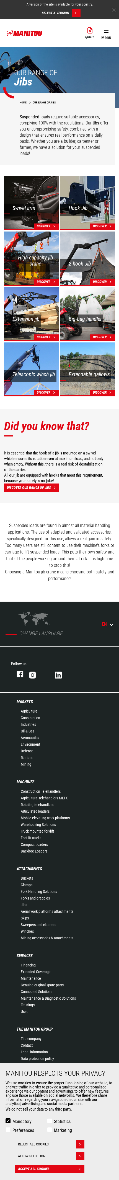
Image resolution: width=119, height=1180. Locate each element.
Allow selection (31, 1156)
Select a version (55, 13)
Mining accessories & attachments (47, 938)
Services (25, 955)
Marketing (63, 1130)
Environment (30, 744)
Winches (27, 931)
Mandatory (22, 1121)
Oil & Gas (27, 731)
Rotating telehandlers (37, 804)
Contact (27, 1045)
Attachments (29, 868)
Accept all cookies (34, 1169)
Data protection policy (37, 1058)
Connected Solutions (36, 991)
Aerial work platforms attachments (47, 911)
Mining (26, 764)
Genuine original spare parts (42, 985)
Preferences (23, 1130)
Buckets (27, 878)
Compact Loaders (34, 844)
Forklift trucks (31, 838)
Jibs (24, 905)
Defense (27, 751)
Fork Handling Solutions (39, 891)
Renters (26, 757)
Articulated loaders (35, 811)
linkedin (62, 674)
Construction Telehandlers (41, 791)
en (104, 624)
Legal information (34, 1052)
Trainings (28, 1005)
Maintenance (31, 978)
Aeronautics (30, 737)
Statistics (62, 1121)
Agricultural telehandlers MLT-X (44, 798)
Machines (26, 781)
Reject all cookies (33, 1144)
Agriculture (29, 711)
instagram (36, 674)
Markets (25, 701)
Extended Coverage (36, 972)
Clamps (26, 885)
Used (25, 1011)
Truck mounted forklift (37, 831)
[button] (106, 33)
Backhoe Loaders (34, 851)
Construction (30, 718)
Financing (28, 965)
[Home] (25, 33)
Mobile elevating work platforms (45, 818)
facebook (17, 673)
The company (31, 1038)
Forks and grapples (35, 898)
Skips (25, 918)
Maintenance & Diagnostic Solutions (48, 998)
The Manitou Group (35, 1029)
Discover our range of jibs (29, 487)
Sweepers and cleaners (38, 924)
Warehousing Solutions (38, 824)
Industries (28, 724)
